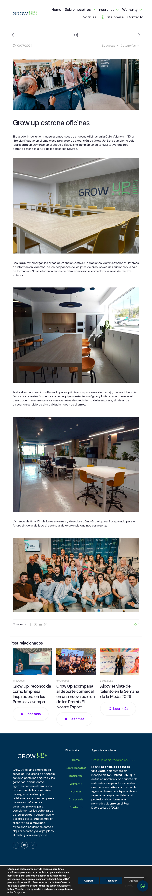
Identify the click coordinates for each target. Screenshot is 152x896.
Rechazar (111, 880)
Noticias (76, 791)
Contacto (76, 807)
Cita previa (76, 799)
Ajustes (133, 880)
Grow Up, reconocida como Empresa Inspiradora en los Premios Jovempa (32, 693)
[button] (142, 886)
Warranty (76, 784)
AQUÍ (66, 879)
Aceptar (88, 880)
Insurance (75, 776)
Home (76, 760)
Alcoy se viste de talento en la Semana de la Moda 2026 (119, 691)
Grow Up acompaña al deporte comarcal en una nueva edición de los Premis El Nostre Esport (75, 696)
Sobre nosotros (76, 768)
